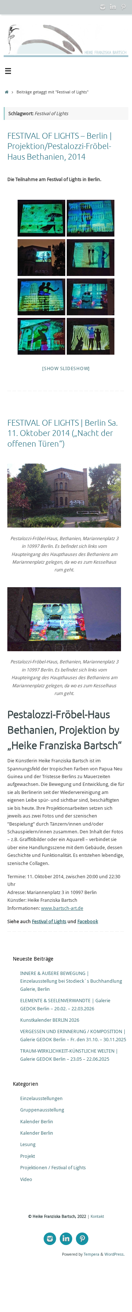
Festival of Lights (49, 921)
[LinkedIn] (113, 7)
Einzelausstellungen (41, 1098)
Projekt (27, 1156)
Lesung (28, 1144)
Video (26, 1179)
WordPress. (114, 1254)
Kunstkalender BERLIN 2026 (49, 1020)
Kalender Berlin (36, 1121)
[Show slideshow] (66, 368)
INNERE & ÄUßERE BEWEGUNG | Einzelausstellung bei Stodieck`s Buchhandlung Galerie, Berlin (71, 981)
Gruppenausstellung (42, 1110)
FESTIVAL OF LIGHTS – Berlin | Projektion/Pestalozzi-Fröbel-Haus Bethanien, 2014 (59, 146)
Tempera (91, 1254)
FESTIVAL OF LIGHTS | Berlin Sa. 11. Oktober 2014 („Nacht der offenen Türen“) (62, 433)
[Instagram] (103, 7)
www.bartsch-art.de (62, 908)
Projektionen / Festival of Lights (53, 1167)
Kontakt (97, 1216)
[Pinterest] (123, 7)
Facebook (87, 921)
